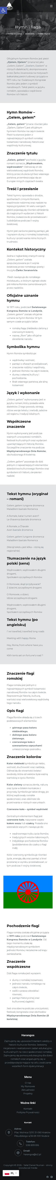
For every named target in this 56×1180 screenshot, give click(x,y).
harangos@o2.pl (32, 1154)
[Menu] (51, 6)
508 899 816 (32, 1145)
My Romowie (28, 1086)
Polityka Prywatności (28, 1112)
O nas (28, 1083)
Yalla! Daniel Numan (34, 1165)
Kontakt (28, 1108)
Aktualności (27, 1090)
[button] (3, 10)
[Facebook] (47, 1177)
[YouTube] (52, 1177)
